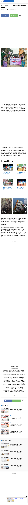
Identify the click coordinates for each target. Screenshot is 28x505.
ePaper (11, 415)
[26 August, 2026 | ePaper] (5, 410)
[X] (16, 395)
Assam (3, 7)
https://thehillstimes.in (14, 368)
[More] (20, 15)
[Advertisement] (14, 33)
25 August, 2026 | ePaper (16, 417)
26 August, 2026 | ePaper (16, 409)
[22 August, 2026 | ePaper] (5, 432)
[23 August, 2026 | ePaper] (5, 425)
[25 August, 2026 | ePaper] (5, 418)
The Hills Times (5, 12)
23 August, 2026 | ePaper (16, 424)
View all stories (23, 197)
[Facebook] (12, 395)
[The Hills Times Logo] (8, 1)
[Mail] (14, 395)
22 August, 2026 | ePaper (16, 431)
